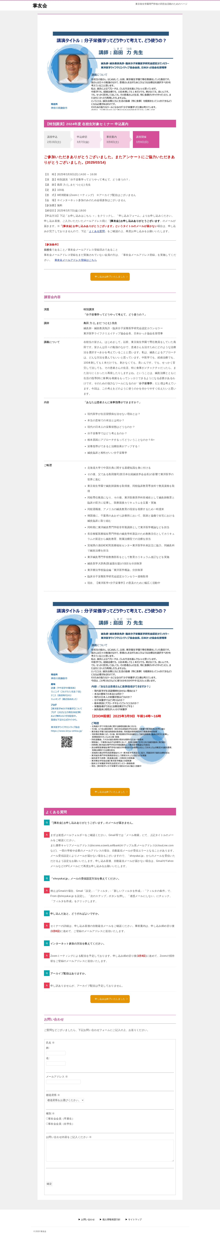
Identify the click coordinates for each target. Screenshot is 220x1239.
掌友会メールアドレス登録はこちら (76, 260)
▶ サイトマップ (133, 1219)
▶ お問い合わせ (86, 1219)
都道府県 (53, 1095)
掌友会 (40, 5)
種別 (50, 1113)
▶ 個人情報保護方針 (110, 1219)
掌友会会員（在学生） (61, 1123)
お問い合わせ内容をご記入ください (69, 1137)
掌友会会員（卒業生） (61, 1118)
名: (47, 1058)
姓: (47, 1047)
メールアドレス (57, 1076)
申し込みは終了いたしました (110, 276)
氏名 (50, 1042)
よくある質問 (97, 231)
